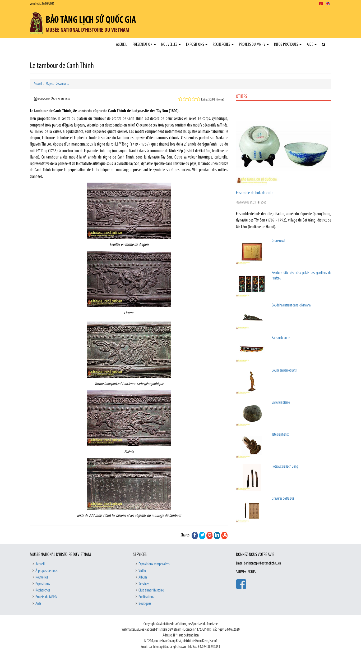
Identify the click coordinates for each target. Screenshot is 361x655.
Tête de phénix (280, 435)
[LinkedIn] (217, 535)
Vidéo (142, 571)
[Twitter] (202, 535)
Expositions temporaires (154, 564)
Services (143, 584)
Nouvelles (169, 44)
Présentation (142, 44)
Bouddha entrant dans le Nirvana (291, 306)
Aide (310, 44)
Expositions (195, 44)
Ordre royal (278, 241)
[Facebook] (195, 535)
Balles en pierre (281, 403)
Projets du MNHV (252, 44)
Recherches (222, 44)
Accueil (121, 44)
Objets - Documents (57, 84)
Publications (146, 597)
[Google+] (209, 535)
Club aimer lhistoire (151, 590)
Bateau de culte (281, 338)
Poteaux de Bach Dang (285, 467)
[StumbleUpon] (224, 535)
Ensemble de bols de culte (255, 193)
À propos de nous (46, 571)
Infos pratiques (286, 44)
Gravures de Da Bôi (283, 499)
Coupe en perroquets (284, 371)
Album (142, 577)
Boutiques (144, 604)
